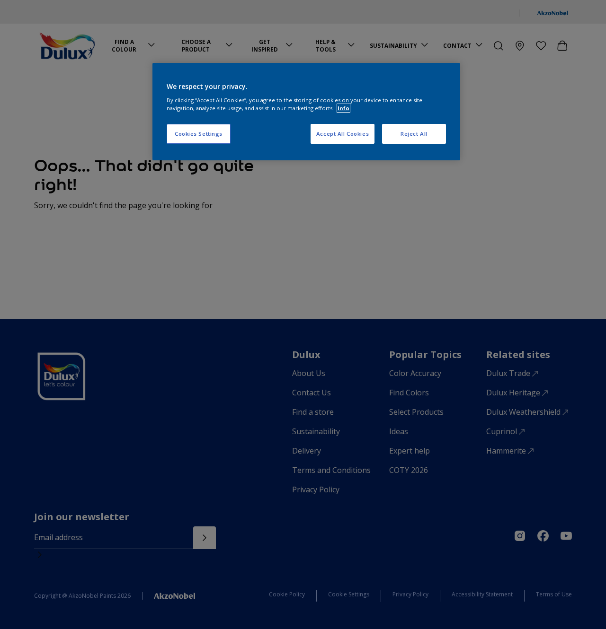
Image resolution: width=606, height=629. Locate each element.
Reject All (414, 133)
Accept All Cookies (342, 133)
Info (343, 108)
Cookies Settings (199, 133)
